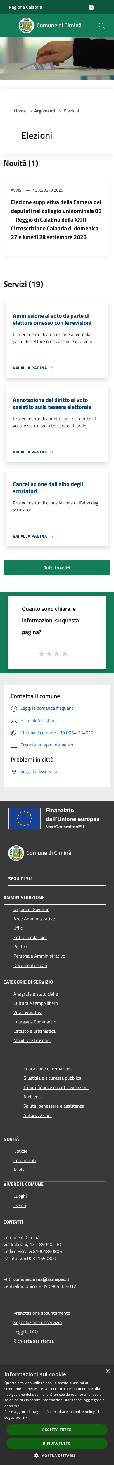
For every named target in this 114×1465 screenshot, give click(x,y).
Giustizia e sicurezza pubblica (52, 1077)
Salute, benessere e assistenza (53, 1105)
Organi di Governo (31, 909)
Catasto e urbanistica (34, 1031)
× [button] (107, 1371)
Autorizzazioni (37, 1115)
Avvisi (17, 190)
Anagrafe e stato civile (35, 993)
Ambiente (33, 1096)
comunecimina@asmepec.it (41, 1279)
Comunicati (24, 1160)
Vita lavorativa (27, 1012)
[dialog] (57, 1415)
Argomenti (44, 110)
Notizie (20, 1151)
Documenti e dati (30, 965)
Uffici (18, 927)
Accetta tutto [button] (57, 1429)
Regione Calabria (25, 6)
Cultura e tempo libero (35, 1003)
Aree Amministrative (34, 918)
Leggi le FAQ (25, 1331)
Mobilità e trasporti (32, 1040)
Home (20, 110)
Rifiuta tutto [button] (57, 1443)
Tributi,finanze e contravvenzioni (56, 1087)
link (24, 1417)
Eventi (19, 1205)
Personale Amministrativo (39, 955)
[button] (57, 1455)
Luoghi (20, 1195)
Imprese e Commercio (34, 1021)
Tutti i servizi (57, 567)
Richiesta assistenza (33, 1340)
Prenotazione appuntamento (41, 1312)
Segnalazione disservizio (37, 1322)
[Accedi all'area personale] (91, 7)
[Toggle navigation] (11, 25)
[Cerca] (101, 25)
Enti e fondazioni (30, 937)
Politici (20, 946)
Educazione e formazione (48, 1068)
